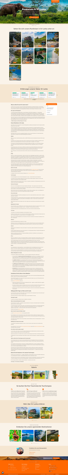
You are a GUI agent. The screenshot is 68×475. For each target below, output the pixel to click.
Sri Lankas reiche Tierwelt (35, 169)
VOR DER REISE (49, 110)
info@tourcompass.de (32, 452)
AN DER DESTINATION (49, 114)
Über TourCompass (24, 464)
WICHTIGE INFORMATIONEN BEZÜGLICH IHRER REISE (50, 108)
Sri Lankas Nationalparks (31, 173)
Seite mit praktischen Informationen (26, 326)
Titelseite (33, 25)
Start (20, 1)
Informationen (37, 464)
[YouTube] (36, 462)
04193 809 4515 (56, 0)
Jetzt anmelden (56, 458)
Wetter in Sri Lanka (20, 309)
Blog (50, 1)
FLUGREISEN (48, 112)
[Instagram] (32, 462)
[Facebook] (30, 462)
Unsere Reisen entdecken (34, 17)
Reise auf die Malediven (17, 280)
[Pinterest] (38, 462)
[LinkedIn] (34, 462)
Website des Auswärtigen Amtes (38, 326)
